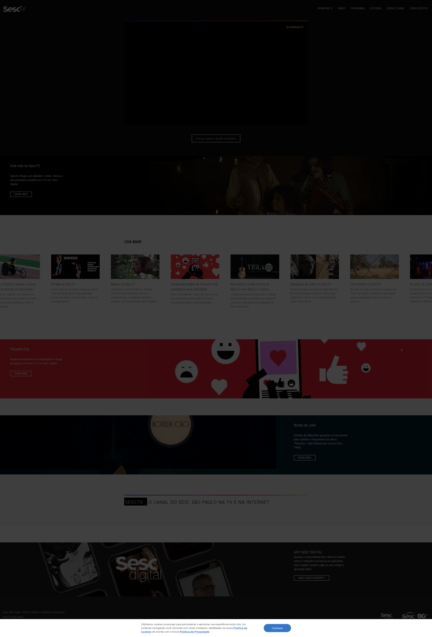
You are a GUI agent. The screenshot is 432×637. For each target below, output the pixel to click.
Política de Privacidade (194, 632)
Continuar (277, 628)
